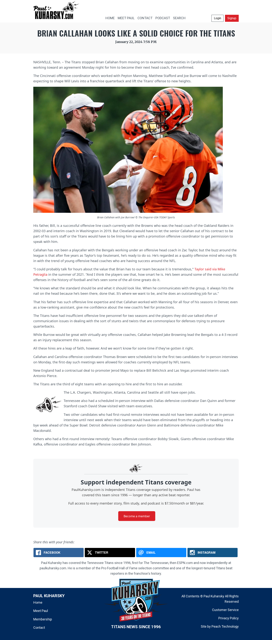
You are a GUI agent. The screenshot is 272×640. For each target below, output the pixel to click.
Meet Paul (40, 611)
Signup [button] (231, 18)
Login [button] (217, 18)
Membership (42, 619)
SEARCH (179, 18)
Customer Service (225, 610)
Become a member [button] (137, 516)
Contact (39, 627)
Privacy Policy (228, 618)
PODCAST (162, 18)
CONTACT (144, 18)
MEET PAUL (126, 18)
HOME (110, 18)
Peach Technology (225, 626)
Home (37, 602)
